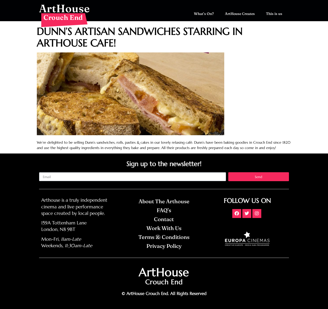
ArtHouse (64, 8)
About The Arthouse (164, 201)
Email (43, 170)
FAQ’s (164, 210)
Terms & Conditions (163, 237)
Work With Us (163, 228)
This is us (274, 13)
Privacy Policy (164, 246)
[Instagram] (256, 213)
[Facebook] (236, 213)
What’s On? (204, 13)
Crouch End (63, 17)
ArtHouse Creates (240, 13)
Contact (164, 219)
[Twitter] (246, 213)
